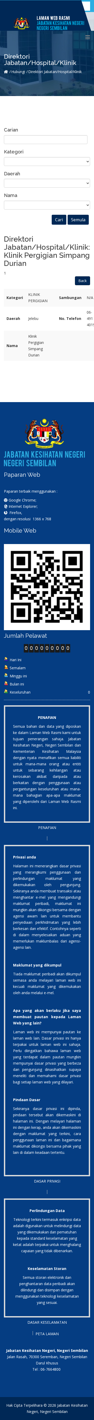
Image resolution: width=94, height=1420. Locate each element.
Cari (59, 220)
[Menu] (87, 37)
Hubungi (18, 71)
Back (82, 280)
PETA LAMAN (47, 1333)
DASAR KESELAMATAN (47, 1322)
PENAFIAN (47, 827)
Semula (78, 220)
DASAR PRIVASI (47, 1181)
